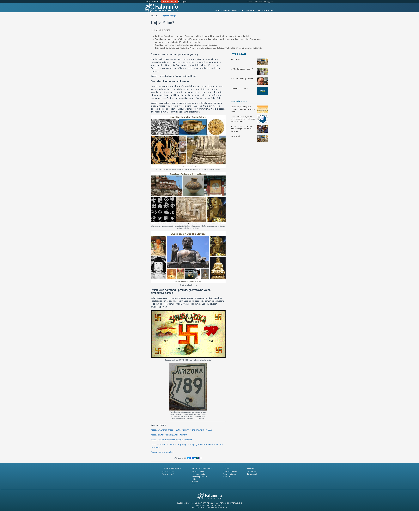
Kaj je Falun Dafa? (222, 10)
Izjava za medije (198, 471)
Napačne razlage (169, 16)
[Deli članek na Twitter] (188, 458)
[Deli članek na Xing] (197, 458)
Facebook (259, 2)
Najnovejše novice (239, 101)
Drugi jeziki (269, 2)
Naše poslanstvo (230, 471)
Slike (258, 10)
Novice (249, 10)
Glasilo (265, 10)
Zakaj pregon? (238, 10)
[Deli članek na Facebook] (191, 458)
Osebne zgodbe (198, 474)
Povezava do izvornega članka (163, 452)
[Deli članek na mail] (200, 458)
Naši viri (226, 477)
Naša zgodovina (229, 474)
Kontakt (249, 2)
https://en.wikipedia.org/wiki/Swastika (169, 434)
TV (272, 10)
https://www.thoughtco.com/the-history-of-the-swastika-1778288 (181, 430)
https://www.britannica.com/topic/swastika (171, 439)
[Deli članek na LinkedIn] (194, 458)
